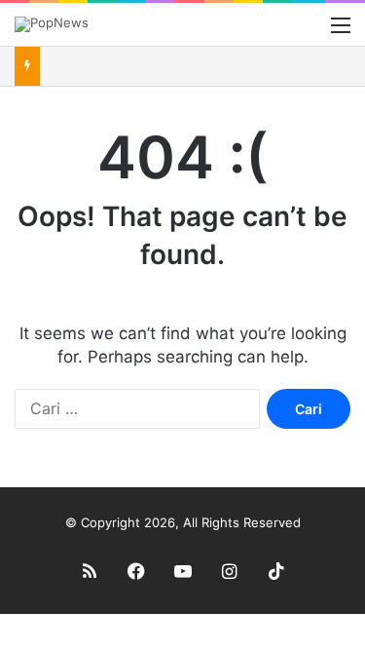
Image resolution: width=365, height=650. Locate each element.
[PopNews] (52, 24)
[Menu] (340, 32)
